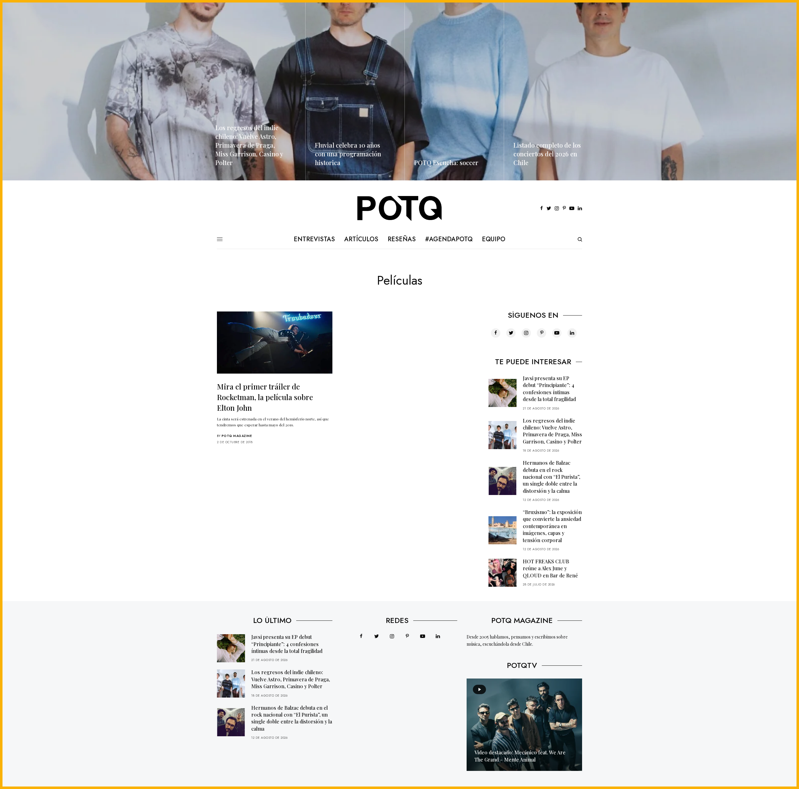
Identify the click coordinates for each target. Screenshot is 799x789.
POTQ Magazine (237, 436)
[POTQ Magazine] (399, 208)
